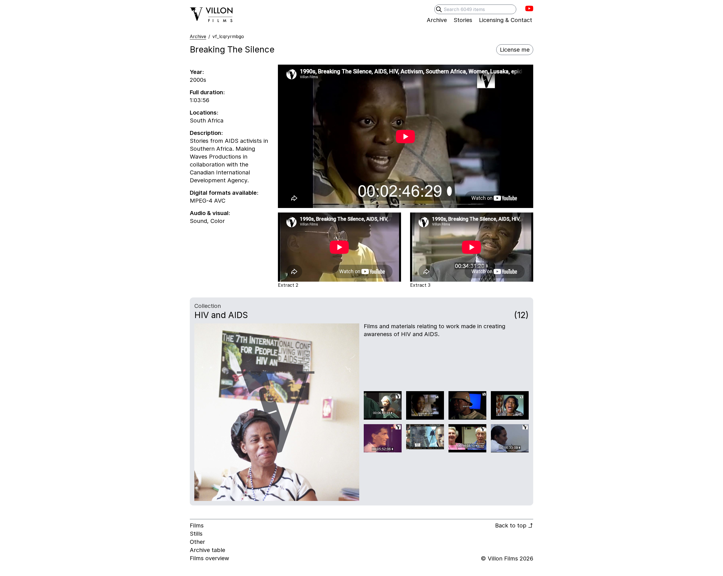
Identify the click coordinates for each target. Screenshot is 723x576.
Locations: (204, 112)
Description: (206, 133)
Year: (197, 72)
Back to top (514, 525)
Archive (198, 36)
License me (515, 49)
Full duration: (207, 92)
